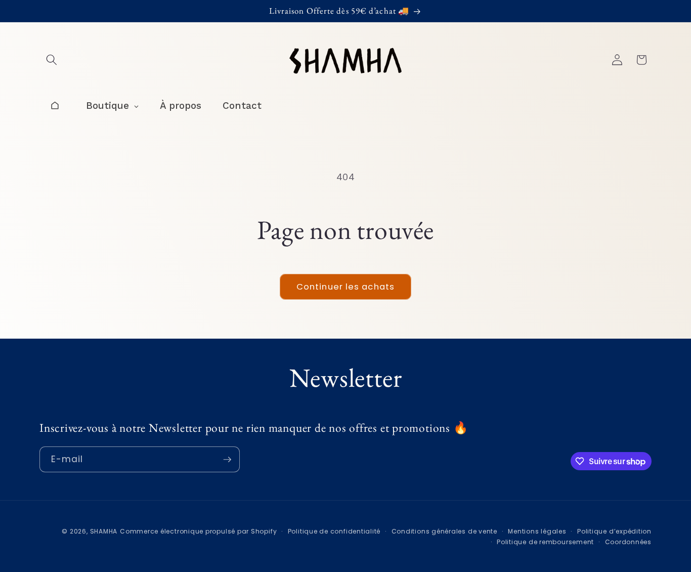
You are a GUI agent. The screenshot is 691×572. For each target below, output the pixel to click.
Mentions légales (537, 531)
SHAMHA (104, 531)
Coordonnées (628, 542)
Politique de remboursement (545, 542)
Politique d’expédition (614, 531)
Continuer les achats (345, 287)
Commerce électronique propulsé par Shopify (198, 531)
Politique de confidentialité (334, 531)
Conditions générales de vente (444, 531)
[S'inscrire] (227, 459)
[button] (51, 60)
